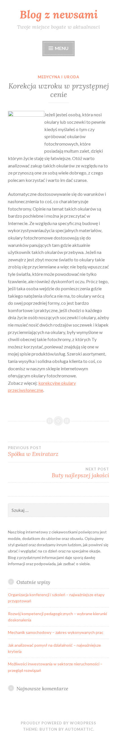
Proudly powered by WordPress (58, 723)
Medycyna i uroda (58, 77)
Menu (61, 48)
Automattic (79, 729)
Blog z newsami (59, 14)
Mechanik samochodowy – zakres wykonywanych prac (55, 632)
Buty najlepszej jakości (80, 473)
